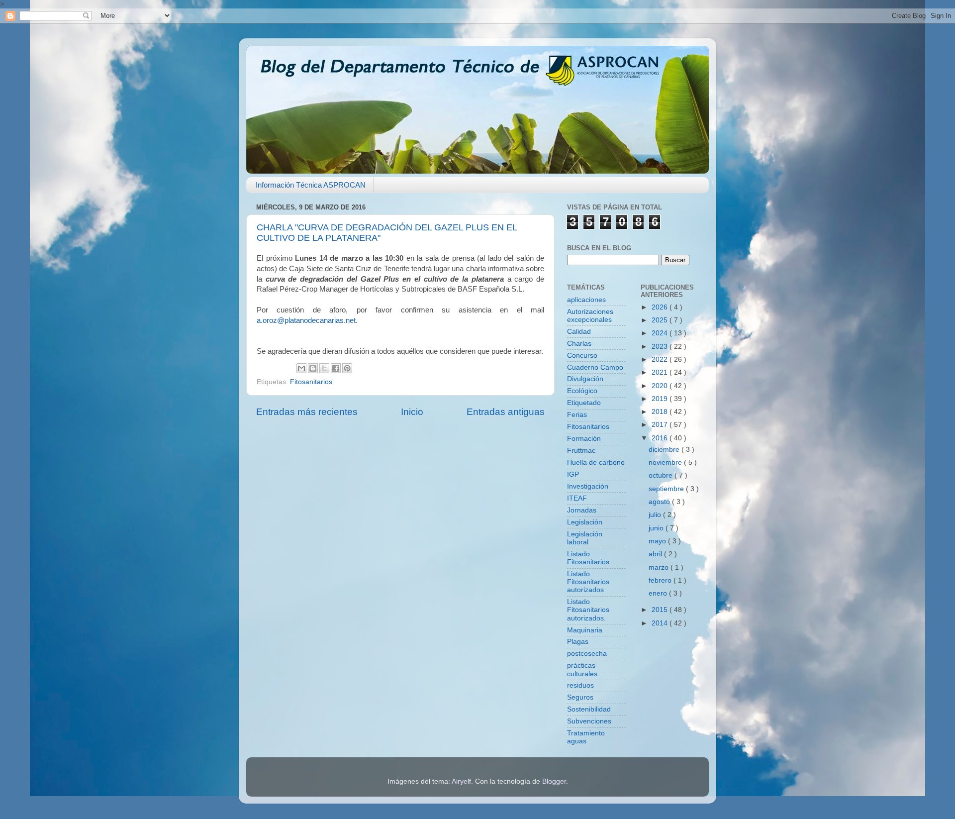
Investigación (587, 486)
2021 (660, 372)
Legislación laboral (584, 538)
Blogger (554, 781)
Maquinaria (584, 630)
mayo (658, 541)
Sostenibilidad (589, 709)
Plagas (577, 641)
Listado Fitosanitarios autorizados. (588, 609)
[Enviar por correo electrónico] (301, 368)
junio (657, 528)
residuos (580, 685)
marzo (659, 567)
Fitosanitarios (311, 382)
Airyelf (461, 781)
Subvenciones (589, 721)
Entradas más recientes (307, 412)
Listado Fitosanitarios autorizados (588, 582)
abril (656, 554)
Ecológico (582, 391)
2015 (660, 610)
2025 (660, 320)
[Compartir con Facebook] (336, 368)
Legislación (584, 522)
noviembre (666, 462)
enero (659, 593)
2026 (660, 307)
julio (656, 514)
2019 (660, 399)
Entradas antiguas (506, 412)
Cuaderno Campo (595, 367)
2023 (660, 346)
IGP (573, 474)
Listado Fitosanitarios (588, 558)
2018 (660, 411)
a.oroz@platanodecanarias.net (306, 320)
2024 (660, 333)
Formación (584, 438)
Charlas (579, 343)
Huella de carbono (596, 462)
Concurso (582, 355)
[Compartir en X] (324, 368)
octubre (661, 475)
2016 (660, 438)
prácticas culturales (582, 669)
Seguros (580, 697)
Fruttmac (581, 450)
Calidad (579, 331)
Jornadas (581, 510)
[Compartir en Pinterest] (347, 368)
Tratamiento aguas (586, 737)
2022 (660, 359)
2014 (660, 623)
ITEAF (577, 498)
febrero (661, 580)
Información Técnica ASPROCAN (311, 185)
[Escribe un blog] (313, 368)
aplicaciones (586, 300)
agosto (660, 502)
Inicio (412, 412)
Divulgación (585, 379)
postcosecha (587, 653)
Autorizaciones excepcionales (590, 315)
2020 (660, 386)
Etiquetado (584, 403)
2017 (660, 424)
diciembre (665, 449)
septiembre (667, 489)
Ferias (577, 414)
